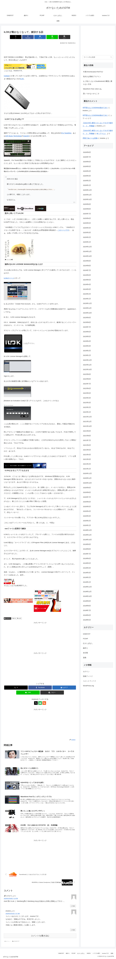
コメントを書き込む (40, 936)
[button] (64, 37)
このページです (63, 230)
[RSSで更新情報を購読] (44, 703)
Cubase (6, 76)
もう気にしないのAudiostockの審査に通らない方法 (97, 82)
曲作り (68, 953)
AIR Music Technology (13, 136)
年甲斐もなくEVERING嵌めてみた (95, 108)
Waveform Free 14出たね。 (93, 89)
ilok (15, 618)
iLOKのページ (9, 278)
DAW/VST (8, 618)
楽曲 (112, 953)
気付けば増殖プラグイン (92, 76)
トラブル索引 (96, 953)
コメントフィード (89, 681)
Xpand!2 (26, 136)
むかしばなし (81, 953)
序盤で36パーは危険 (90, 138)
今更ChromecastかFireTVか (93, 72)
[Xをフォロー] (36, 703)
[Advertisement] (40, 49)
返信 (73, 906)
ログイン (86, 671)
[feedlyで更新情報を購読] (40, 703)
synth (20, 618)
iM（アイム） (101, 133)
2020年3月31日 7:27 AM (13, 913)
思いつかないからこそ (91, 93)
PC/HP (73, 953)
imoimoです (105, 953)
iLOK (22, 79)
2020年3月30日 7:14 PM (11, 898)
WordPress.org (88, 686)
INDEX (89, 953)
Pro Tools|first (66, 133)
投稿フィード (88, 676)
